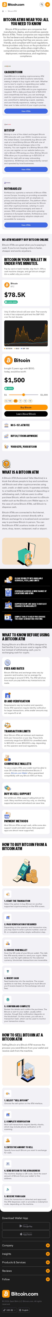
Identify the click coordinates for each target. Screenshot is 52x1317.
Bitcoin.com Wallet (19, 773)
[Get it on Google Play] (26, 1226)
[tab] (8, 401)
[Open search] (41, 4)
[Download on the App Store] (26, 1234)
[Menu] (47, 4)
